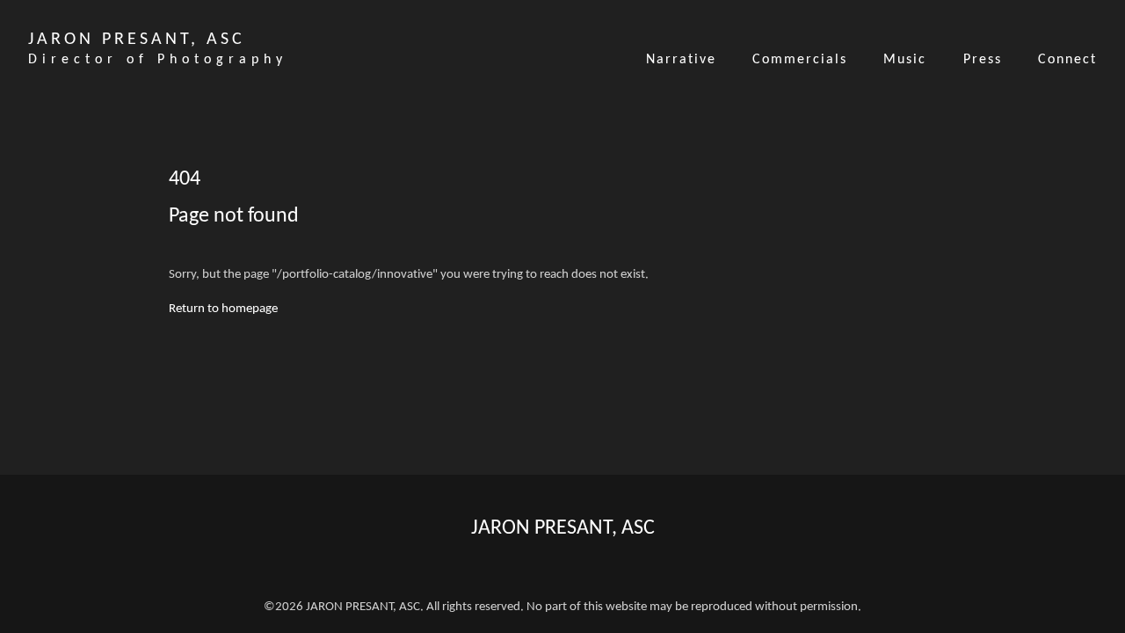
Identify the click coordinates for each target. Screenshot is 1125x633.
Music (904, 60)
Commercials (799, 60)
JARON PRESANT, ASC (563, 528)
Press (982, 60)
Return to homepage (223, 309)
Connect (1067, 60)
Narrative (681, 60)
